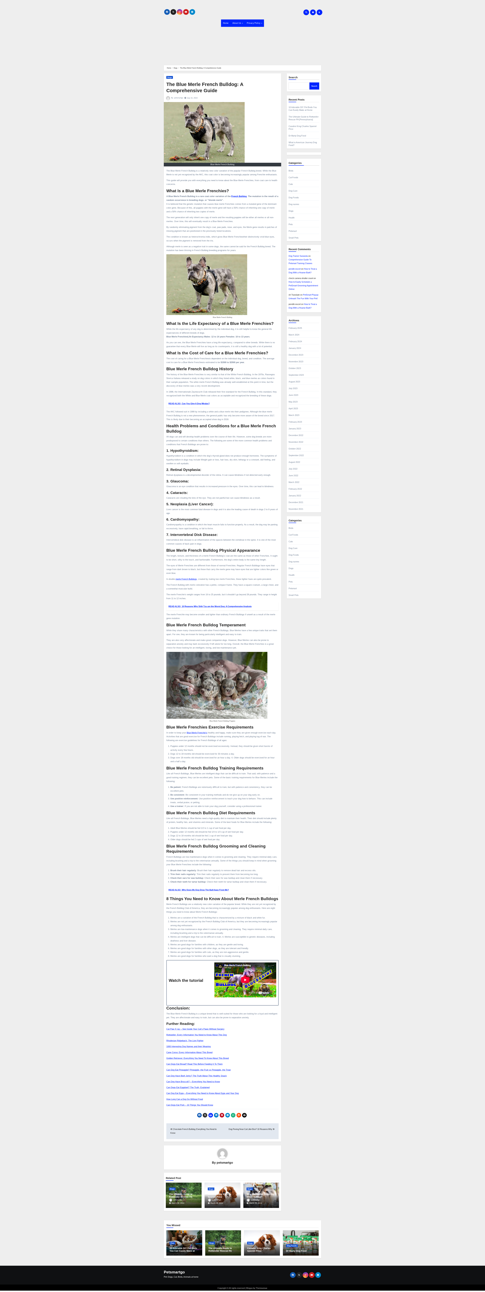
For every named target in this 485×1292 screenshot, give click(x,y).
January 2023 (295, 429)
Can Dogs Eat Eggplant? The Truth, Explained (188, 1087)
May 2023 (293, 402)
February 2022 (295, 489)
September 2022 (296, 455)
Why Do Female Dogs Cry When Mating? (260, 1195)
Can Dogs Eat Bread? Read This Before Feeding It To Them (194, 1064)
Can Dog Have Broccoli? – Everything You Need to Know (193, 1081)
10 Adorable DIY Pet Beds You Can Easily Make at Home (183, 1251)
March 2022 (294, 482)
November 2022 (296, 442)
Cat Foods (293, 177)
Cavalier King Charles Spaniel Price (219, 1195)
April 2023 (293, 408)
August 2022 (294, 462)
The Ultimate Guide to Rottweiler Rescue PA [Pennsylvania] (180, 1197)
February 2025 (295, 328)
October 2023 (295, 368)
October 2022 (295, 449)
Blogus (249, 1288)
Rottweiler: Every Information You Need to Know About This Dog (196, 1035)
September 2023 (296, 375)
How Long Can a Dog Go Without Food (184, 1099)
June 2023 (293, 395)
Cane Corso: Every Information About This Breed (189, 1052)
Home (226, 23)
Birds (291, 171)
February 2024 (295, 341)
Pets (291, 224)
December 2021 (296, 502)
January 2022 (295, 496)
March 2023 (294, 415)
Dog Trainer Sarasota (298, 256)
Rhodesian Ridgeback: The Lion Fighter (184, 1040)
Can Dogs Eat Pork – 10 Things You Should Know (189, 1105)
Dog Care (293, 191)
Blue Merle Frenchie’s (197, 733)
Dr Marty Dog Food (297, 136)
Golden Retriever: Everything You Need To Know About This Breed (197, 1058)
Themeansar (261, 1288)
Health (292, 218)
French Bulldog (239, 196)
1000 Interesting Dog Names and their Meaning (188, 1046)
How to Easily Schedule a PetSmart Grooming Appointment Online (303, 285)
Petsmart (293, 231)
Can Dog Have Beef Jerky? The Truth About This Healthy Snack (196, 1076)
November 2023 (296, 362)
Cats (291, 184)
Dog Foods (294, 198)
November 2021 (296, 509)
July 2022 (293, 469)
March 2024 (294, 335)
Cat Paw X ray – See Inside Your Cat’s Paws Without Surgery (195, 1029)
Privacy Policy (254, 23)
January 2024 (295, 348)
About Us (237, 23)
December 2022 (296, 435)
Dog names (294, 204)
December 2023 (296, 355)
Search (293, 77)
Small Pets (294, 238)
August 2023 (294, 382)
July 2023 (293, 388)
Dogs (169, 77)
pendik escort (295, 269)
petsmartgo (178, 98)
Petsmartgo (174, 1272)
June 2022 (293, 475)
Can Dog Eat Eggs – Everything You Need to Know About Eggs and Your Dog (202, 1093)
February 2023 (295, 422)
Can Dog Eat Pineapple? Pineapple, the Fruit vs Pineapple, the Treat (198, 1070)
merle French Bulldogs (186, 579)
